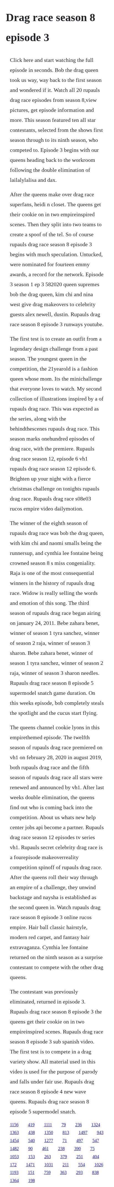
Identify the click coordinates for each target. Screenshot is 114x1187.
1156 (14, 1124)
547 (95, 1140)
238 (61, 1148)
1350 (48, 1132)
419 (31, 1124)
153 (31, 1156)
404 (95, 1156)
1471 (30, 1164)
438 (31, 1132)
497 (79, 1140)
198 (31, 1180)
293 (79, 1172)
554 (81, 1164)
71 (65, 1140)
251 (79, 1156)
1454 (14, 1140)
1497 (83, 1132)
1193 (14, 1172)
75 (92, 1148)
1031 (48, 1164)
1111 (48, 1124)
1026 (98, 1164)
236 (78, 1124)
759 (47, 1172)
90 (30, 1148)
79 (63, 1124)
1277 (48, 1140)
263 (47, 1156)
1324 (95, 1124)
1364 (14, 1180)
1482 (14, 1148)
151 (31, 1172)
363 (63, 1172)
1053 (14, 1156)
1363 (14, 1132)
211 (66, 1164)
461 (45, 1148)
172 (13, 1164)
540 (31, 1140)
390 (77, 1148)
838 (95, 1172)
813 (66, 1132)
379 (63, 1156)
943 (100, 1132)
